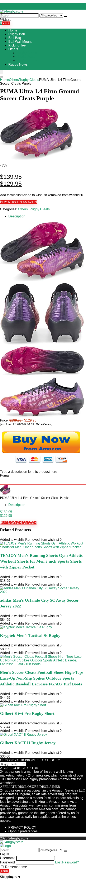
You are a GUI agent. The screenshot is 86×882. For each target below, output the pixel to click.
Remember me (15, 867)
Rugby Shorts (27, 60)
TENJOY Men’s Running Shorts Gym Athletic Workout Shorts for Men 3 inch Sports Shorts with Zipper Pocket (41, 561)
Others (13, 49)
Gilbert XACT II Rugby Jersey (28, 742)
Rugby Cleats (27, 53)
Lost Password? (67, 862)
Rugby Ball (16, 34)
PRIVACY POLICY (22, 827)
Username (7, 858)
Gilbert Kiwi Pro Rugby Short (27, 713)
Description (16, 216)
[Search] (65, 16)
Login (4, 870)
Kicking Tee (17, 45)
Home (12, 30)
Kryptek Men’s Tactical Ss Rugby (30, 635)
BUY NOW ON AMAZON (18, 202)
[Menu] (1, 72)
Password (7, 862)
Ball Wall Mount (20, 41)
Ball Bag (14, 38)
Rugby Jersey (27, 56)
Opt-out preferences (23, 831)
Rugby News (18, 64)
